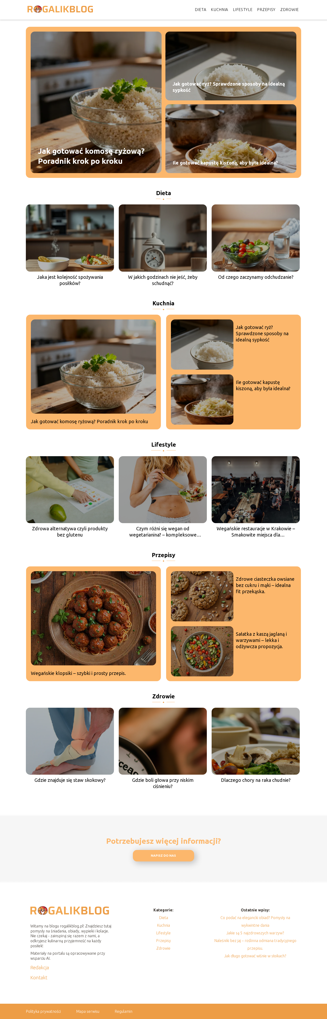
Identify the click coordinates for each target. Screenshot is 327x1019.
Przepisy (266, 9)
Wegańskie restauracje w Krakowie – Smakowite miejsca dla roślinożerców (256, 532)
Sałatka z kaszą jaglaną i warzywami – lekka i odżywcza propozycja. (261, 640)
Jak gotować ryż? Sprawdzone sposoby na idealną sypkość (229, 87)
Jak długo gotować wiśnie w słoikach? (255, 956)
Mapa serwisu (87, 1011)
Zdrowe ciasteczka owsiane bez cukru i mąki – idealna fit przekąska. (265, 585)
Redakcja (39, 967)
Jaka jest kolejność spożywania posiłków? (70, 280)
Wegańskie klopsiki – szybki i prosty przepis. (78, 673)
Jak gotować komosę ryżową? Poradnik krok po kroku (91, 156)
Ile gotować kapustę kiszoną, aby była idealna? (225, 162)
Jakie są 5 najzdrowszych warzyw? (255, 933)
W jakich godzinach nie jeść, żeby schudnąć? (162, 280)
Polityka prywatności (43, 1011)
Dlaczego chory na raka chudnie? (256, 780)
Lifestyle (242, 9)
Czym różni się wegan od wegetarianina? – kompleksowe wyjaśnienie (163, 532)
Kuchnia (219, 9)
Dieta (200, 9)
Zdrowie (289, 9)
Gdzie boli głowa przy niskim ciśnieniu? (163, 783)
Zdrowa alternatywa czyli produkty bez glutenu (70, 531)
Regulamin (123, 1011)
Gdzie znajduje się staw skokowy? (70, 780)
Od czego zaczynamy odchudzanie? (255, 277)
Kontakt (38, 977)
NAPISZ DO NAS (163, 855)
